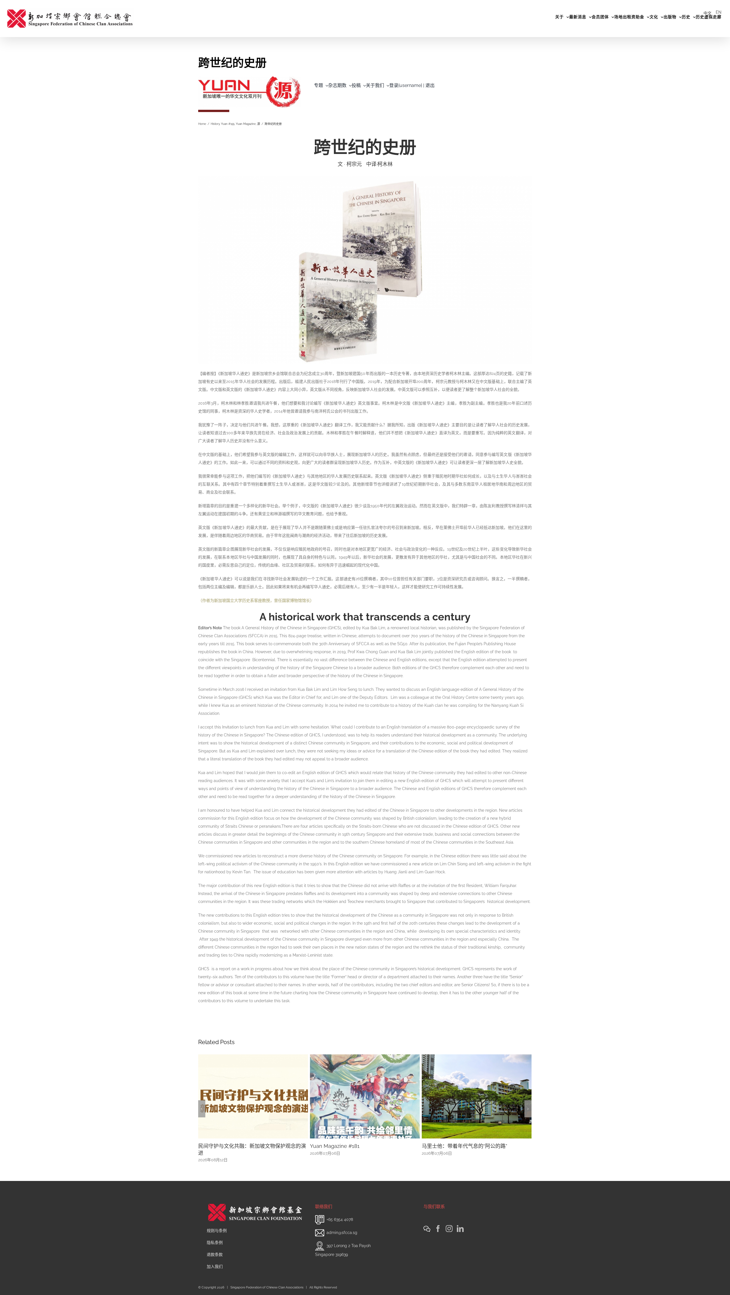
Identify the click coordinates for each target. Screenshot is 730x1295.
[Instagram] (449, 1222)
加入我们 (215, 1259)
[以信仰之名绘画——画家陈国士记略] (477, 1096)
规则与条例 (217, 1223)
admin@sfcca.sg (342, 1225)
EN (718, 12)
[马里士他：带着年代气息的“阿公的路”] (365, 1096)
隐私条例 (215, 1235)
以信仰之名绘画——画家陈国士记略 (462, 1146)
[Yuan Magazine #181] (253, 1096)
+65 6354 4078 (340, 1212)
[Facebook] (438, 1222)
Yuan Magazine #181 (223, 1146)
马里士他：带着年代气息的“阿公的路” (353, 1146)
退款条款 (215, 1247)
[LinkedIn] (460, 1222)
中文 (707, 13)
